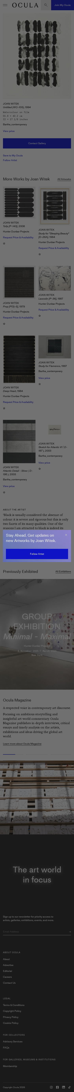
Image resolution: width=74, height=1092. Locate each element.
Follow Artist (37, 553)
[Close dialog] (66, 535)
